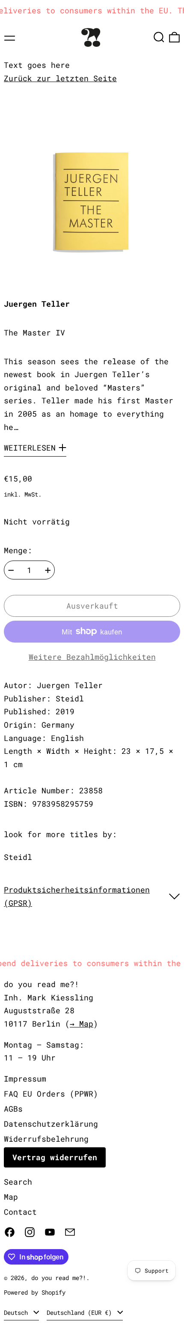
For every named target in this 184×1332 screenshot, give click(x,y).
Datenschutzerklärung (51, 1124)
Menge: (18, 550)
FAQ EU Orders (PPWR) (51, 1093)
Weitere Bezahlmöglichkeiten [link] (92, 657)
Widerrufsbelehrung (46, 1139)
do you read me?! (58, 1278)
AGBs (13, 1108)
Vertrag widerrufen (54, 1157)
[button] (159, 37)
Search (18, 1182)
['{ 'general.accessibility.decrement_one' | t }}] (11, 570)
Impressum (25, 1078)
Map (11, 1197)
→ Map (81, 1023)
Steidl (18, 857)
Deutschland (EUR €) (81, 1312)
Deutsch (17, 1312)
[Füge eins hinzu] (48, 570)
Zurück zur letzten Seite (60, 78)
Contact (20, 1212)
